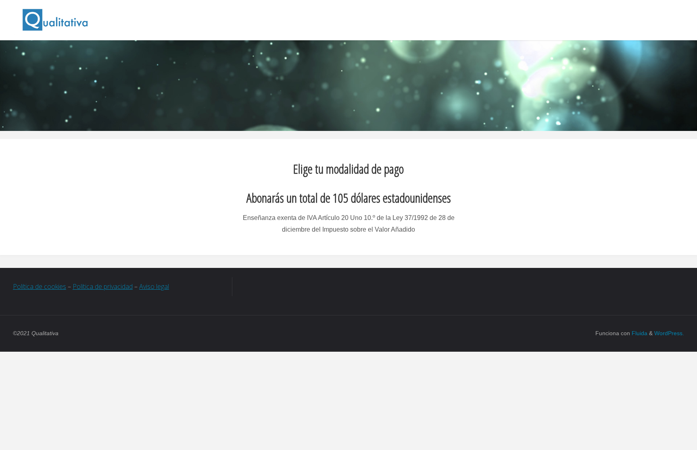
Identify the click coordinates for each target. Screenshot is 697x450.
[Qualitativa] (55, 20)
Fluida (638, 333)
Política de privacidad (103, 286)
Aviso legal (154, 286)
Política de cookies (39, 286)
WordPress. (669, 333)
